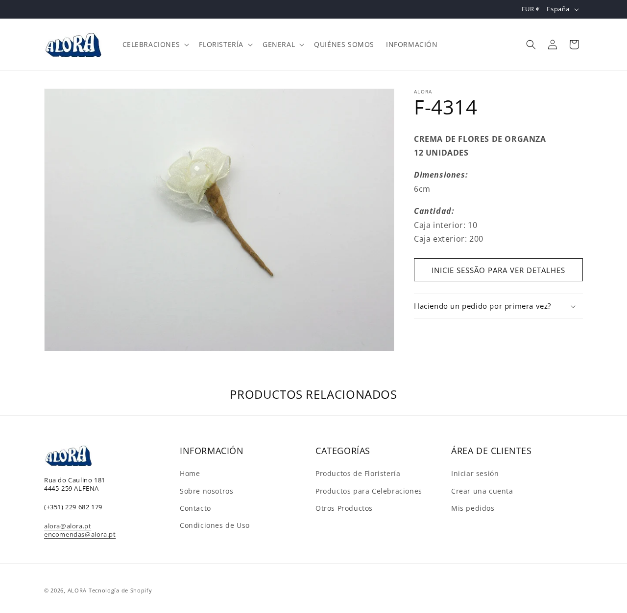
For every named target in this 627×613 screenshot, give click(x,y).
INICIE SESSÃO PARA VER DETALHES (498, 270)
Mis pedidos (473, 508)
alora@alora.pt (67, 526)
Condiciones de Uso (215, 525)
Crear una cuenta (482, 491)
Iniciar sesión (475, 473)
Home (190, 473)
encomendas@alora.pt (80, 534)
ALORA (77, 590)
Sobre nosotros (206, 491)
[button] (155, 44)
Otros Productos (344, 508)
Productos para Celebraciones (368, 491)
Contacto (195, 508)
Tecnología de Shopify (120, 590)
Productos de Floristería (357, 473)
